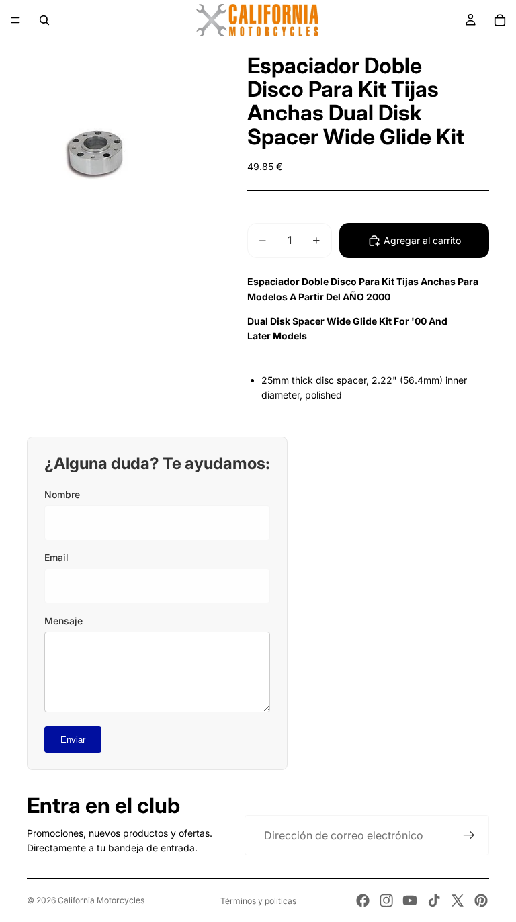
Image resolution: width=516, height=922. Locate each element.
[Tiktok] (434, 900)
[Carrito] (500, 20)
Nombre (62, 494)
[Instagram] (386, 900)
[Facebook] (363, 900)
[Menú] (15, 20)
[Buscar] (44, 20)
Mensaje (63, 620)
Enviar (72, 740)
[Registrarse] (469, 835)
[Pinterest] (481, 900)
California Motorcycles (101, 900)
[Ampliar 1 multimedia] (107, 156)
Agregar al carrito (422, 240)
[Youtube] (410, 900)
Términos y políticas (258, 901)
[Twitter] (457, 900)
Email (56, 557)
